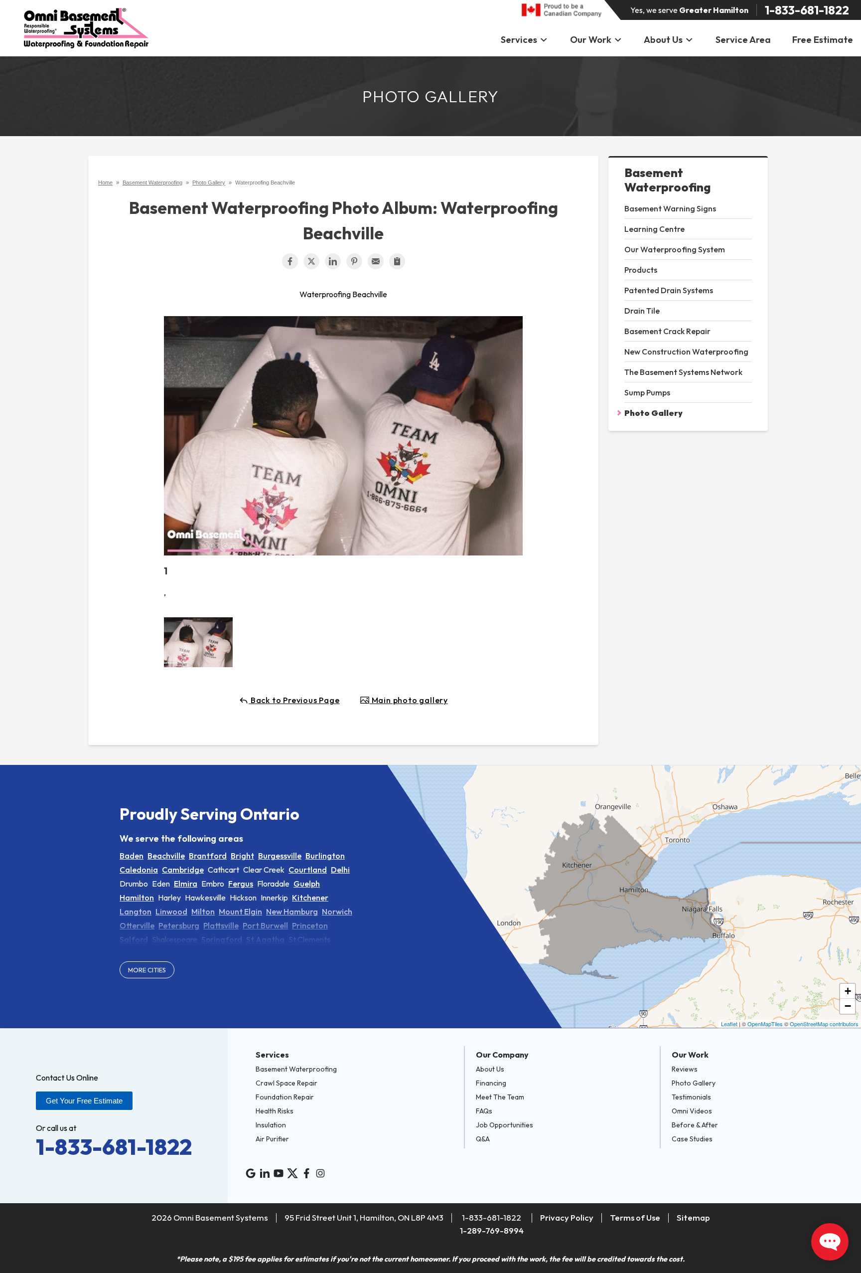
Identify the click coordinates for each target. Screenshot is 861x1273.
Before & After (695, 1124)
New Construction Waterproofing (686, 352)
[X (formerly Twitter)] (292, 1173)
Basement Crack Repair (667, 331)
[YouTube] (279, 1173)
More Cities (147, 970)
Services (519, 39)
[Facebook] (306, 1173)
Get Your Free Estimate (84, 1100)
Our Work (590, 39)
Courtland (307, 870)
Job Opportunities (504, 1124)
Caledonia (139, 870)
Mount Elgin (240, 911)
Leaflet (729, 1024)
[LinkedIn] (265, 1173)
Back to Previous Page (294, 700)
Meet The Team (500, 1096)
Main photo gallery (409, 700)
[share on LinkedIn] (333, 261)
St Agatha (265, 939)
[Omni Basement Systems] (86, 28)
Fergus (240, 884)
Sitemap (693, 1217)
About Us (663, 39)
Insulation (271, 1124)
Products (640, 270)
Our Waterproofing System (674, 249)
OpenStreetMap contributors (824, 1024)
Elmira (185, 884)
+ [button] (848, 991)
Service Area (743, 39)
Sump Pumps (647, 392)
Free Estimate (822, 39)
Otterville (137, 925)
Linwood (171, 911)
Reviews (685, 1069)
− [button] (848, 1006)
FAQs (484, 1110)
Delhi (340, 870)
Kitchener (310, 898)
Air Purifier (272, 1138)
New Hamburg (292, 911)
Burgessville (279, 856)
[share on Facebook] (290, 261)
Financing (491, 1083)
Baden (132, 856)
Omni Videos (692, 1110)
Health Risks (274, 1110)
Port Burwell (265, 925)
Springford (221, 939)
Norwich (337, 911)
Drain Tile (642, 311)
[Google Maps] (251, 1173)
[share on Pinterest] (354, 261)
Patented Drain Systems (668, 290)
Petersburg (178, 925)
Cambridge (183, 870)
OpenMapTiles (765, 1024)
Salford (134, 939)
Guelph (306, 884)
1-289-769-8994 (492, 1230)
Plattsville (221, 925)
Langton (135, 911)
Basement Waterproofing (667, 180)
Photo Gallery (653, 413)
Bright (242, 856)
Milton (203, 911)
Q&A (483, 1138)
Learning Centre (654, 229)
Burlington (325, 856)
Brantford (208, 856)
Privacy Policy (566, 1217)
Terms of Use (635, 1217)
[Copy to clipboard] (397, 261)
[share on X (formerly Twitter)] (311, 261)
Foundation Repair (285, 1096)
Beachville (166, 856)
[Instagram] (320, 1173)
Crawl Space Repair (286, 1083)
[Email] (376, 261)
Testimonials (691, 1096)
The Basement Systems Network (683, 372)
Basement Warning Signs (670, 208)
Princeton (310, 925)
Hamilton (137, 898)
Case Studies (692, 1138)
